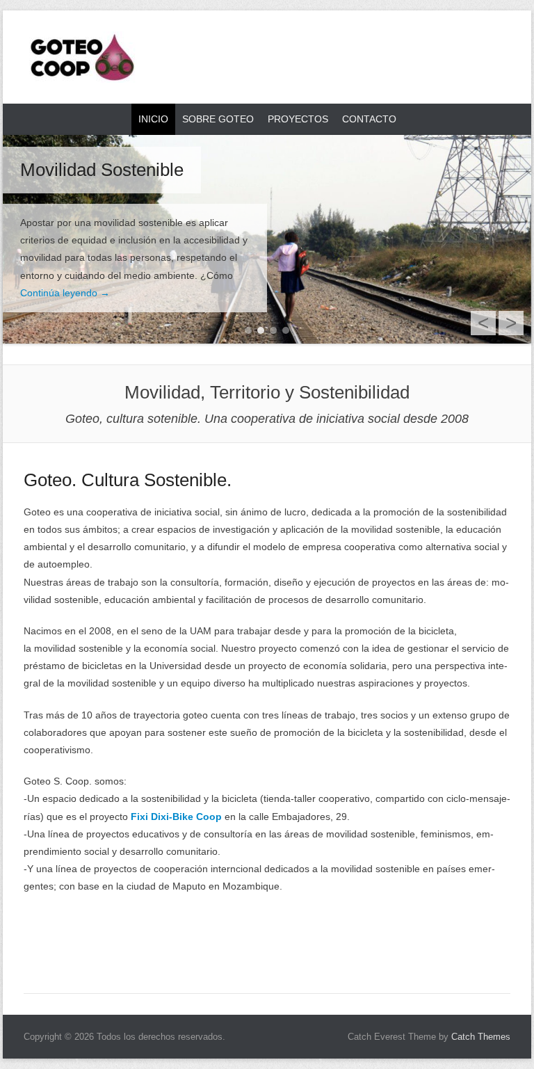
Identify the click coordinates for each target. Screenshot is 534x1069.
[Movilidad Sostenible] (267, 239)
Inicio (153, 118)
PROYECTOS (298, 118)
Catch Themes (480, 1036)
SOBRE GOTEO (218, 118)
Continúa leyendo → (65, 292)
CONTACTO (369, 118)
